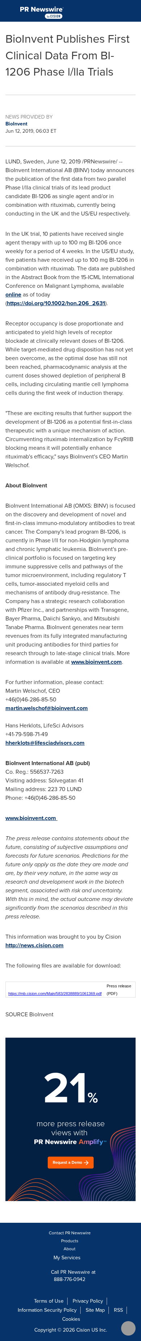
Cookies (71, 1319)
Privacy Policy (88, 1301)
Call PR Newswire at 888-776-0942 (72, 1275)
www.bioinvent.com (96, 662)
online (13, 294)
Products (69, 1241)
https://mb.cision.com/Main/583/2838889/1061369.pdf (55, 993)
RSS (118, 1310)
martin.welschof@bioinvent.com (46, 708)
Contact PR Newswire (70, 1233)
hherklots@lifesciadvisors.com (45, 743)
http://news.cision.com (34, 945)
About (70, 1249)
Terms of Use (49, 1301)
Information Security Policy (47, 1310)
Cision (83, 1330)
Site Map (95, 1310)
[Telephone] (116, 11)
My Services (68, 1257)
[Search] (132, 11)
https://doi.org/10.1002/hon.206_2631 (56, 303)
